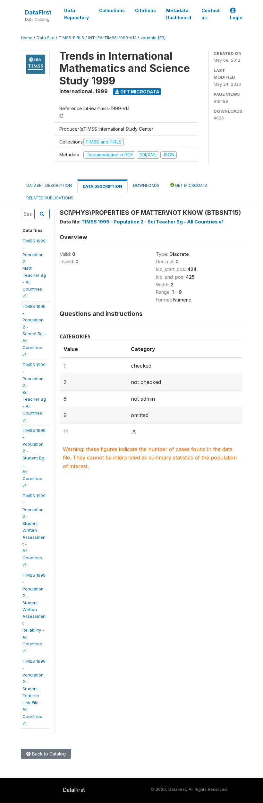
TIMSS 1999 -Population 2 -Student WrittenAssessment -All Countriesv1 (34, 530)
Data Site (46, 37)
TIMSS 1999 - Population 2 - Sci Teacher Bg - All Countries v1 (152, 221)
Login (236, 17)
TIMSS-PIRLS (71, 37)
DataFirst (38, 12)
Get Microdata (139, 91)
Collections (112, 10)
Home (26, 37)
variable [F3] (152, 37)
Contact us (210, 14)
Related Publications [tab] (49, 198)
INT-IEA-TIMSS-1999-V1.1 (112, 37)
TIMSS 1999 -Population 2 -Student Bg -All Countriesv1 (34, 458)
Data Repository (76, 14)
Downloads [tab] (146, 185)
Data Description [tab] (102, 186)
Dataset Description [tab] (49, 185)
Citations (145, 10)
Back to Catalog (48, 753)
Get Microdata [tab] (191, 185)
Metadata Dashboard (178, 14)
